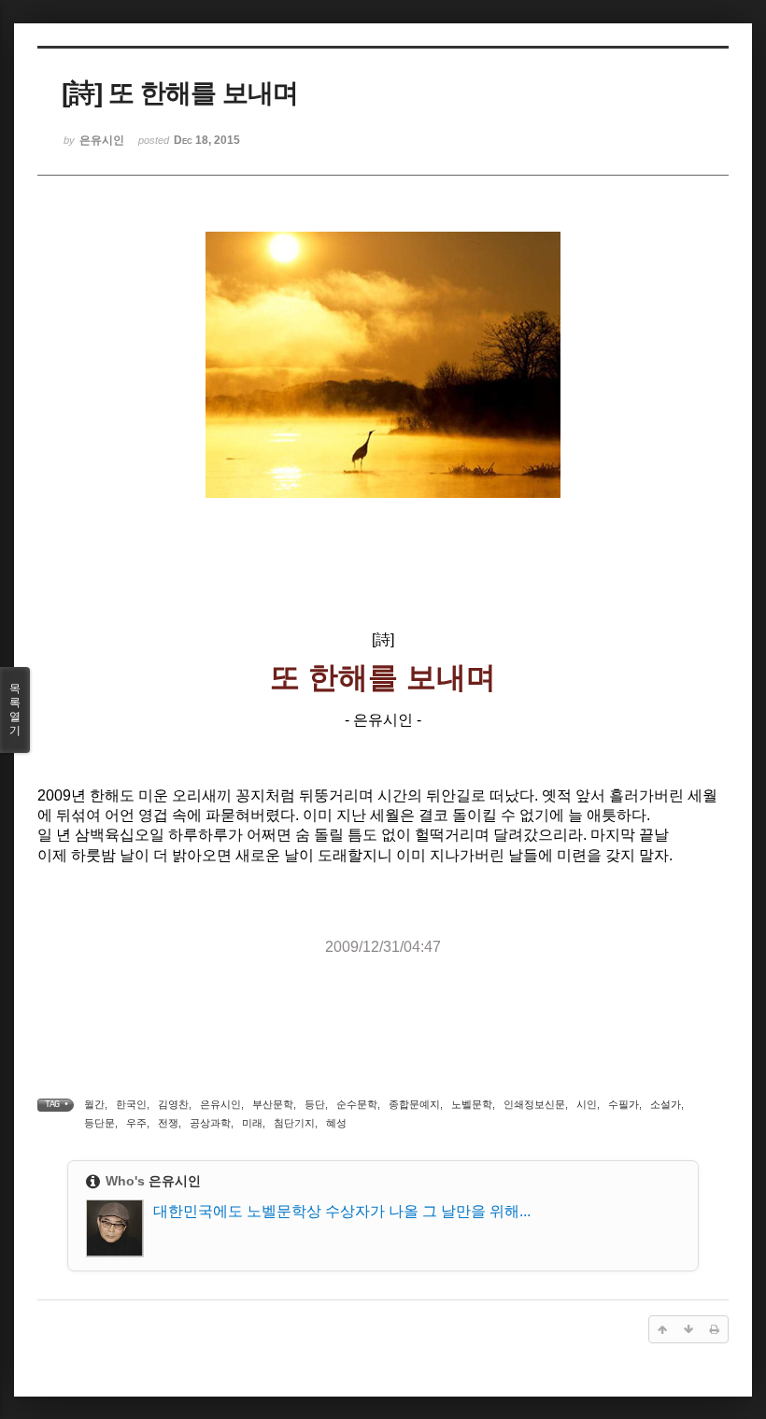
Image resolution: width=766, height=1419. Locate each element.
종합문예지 (414, 1104)
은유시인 (220, 1104)
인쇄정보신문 (534, 1104)
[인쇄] (715, 1329)
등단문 (99, 1122)
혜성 (336, 1122)
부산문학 (272, 1104)
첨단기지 (294, 1122)
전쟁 (168, 1122)
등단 (315, 1104)
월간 (94, 1104)
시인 (586, 1104)
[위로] (662, 1329)
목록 (15, 709)
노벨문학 (471, 1104)
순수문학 (356, 1104)
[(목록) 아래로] (688, 1329)
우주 (136, 1122)
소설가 (665, 1104)
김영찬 (173, 1104)
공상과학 (210, 1122)
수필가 (623, 1104)
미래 (252, 1122)
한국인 (131, 1104)
